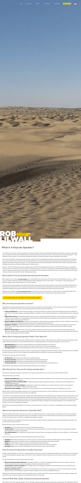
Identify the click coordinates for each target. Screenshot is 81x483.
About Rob (29, 3)
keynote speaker (22, 279)
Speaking (37, 3)
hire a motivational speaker (24, 291)
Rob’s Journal (47, 3)
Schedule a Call (67, 3)
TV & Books (56, 3)
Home (21, 3)
